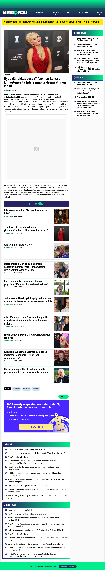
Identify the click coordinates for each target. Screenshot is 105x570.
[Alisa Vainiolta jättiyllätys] (61, 250)
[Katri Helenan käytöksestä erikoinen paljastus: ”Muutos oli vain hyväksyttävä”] (61, 287)
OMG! (69, 12)
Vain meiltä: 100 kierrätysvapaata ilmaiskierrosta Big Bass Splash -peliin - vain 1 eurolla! (52, 21)
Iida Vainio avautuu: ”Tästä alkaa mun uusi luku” (26, 212)
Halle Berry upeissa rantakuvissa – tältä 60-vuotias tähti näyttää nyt (35, 530)
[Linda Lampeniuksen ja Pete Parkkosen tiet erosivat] (61, 340)
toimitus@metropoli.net (67, 566)
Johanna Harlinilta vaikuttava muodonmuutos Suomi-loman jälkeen (35, 544)
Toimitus (6, 90)
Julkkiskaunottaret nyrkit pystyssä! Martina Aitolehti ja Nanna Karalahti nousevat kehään (28, 300)
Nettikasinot (84, 12)
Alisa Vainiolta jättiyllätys (18, 244)
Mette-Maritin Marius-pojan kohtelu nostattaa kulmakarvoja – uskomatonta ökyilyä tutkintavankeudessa (24, 267)
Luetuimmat (11, 505)
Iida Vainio (26, 388)
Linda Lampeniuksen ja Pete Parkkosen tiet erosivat (27, 336)
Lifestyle (55, 12)
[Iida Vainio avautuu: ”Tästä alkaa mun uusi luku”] (61, 216)
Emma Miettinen (8, 216)
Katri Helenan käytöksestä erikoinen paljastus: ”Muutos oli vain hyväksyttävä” (26, 282)
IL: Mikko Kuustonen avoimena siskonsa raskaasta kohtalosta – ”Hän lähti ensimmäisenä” (25, 355)
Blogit (99, 12)
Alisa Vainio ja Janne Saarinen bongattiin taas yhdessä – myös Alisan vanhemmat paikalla (26, 320)
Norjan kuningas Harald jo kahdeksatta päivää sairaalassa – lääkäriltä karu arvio (26, 371)
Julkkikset (40, 12)
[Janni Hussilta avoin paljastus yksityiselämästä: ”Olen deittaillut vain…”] (61, 233)
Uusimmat (10, 444)
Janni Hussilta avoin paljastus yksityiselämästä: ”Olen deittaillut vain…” (26, 229)
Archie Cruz (16, 388)
